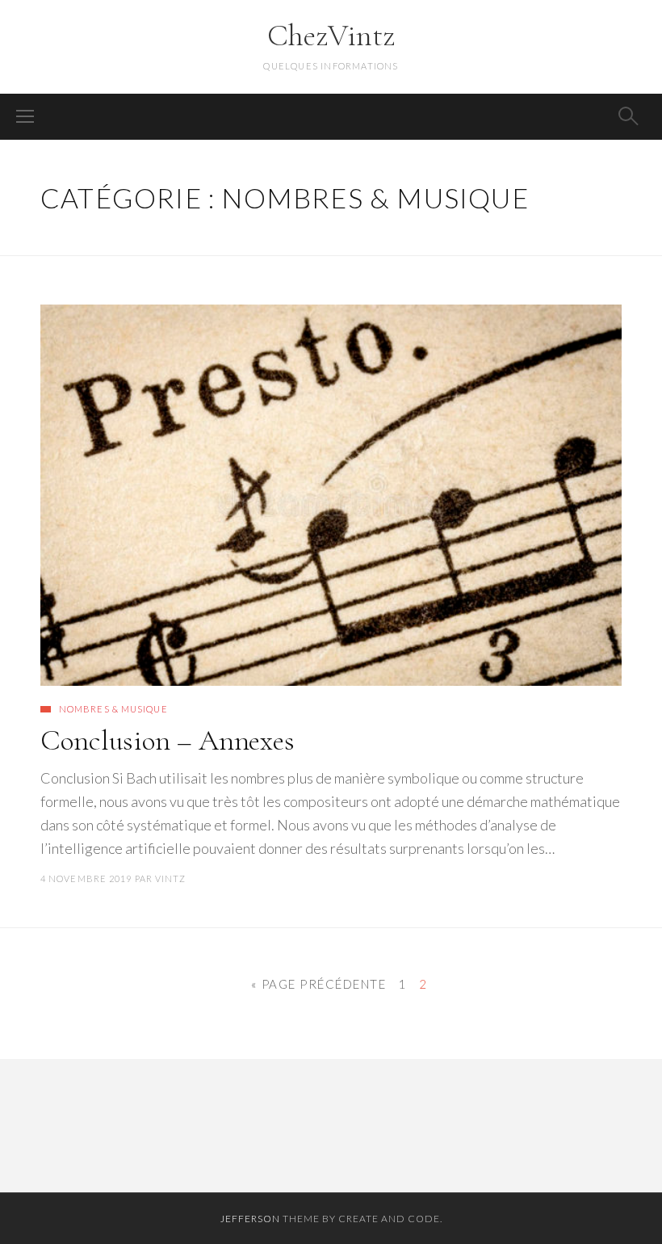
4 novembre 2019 (86, 878)
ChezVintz (331, 35)
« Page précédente (319, 984)
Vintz (170, 878)
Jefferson (250, 1218)
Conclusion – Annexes (167, 740)
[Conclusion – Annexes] (331, 495)
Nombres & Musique (113, 709)
